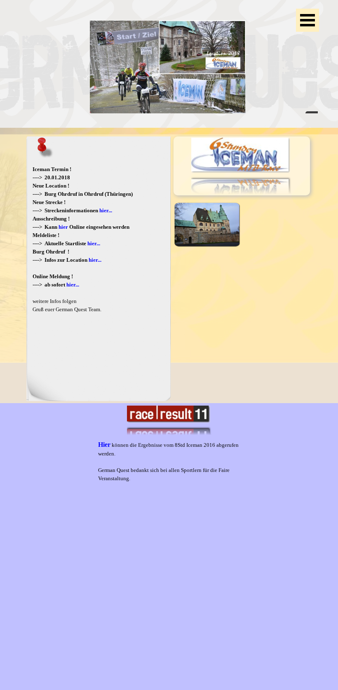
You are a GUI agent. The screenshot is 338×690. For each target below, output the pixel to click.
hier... (105, 210)
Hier (104, 444)
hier (63, 227)
